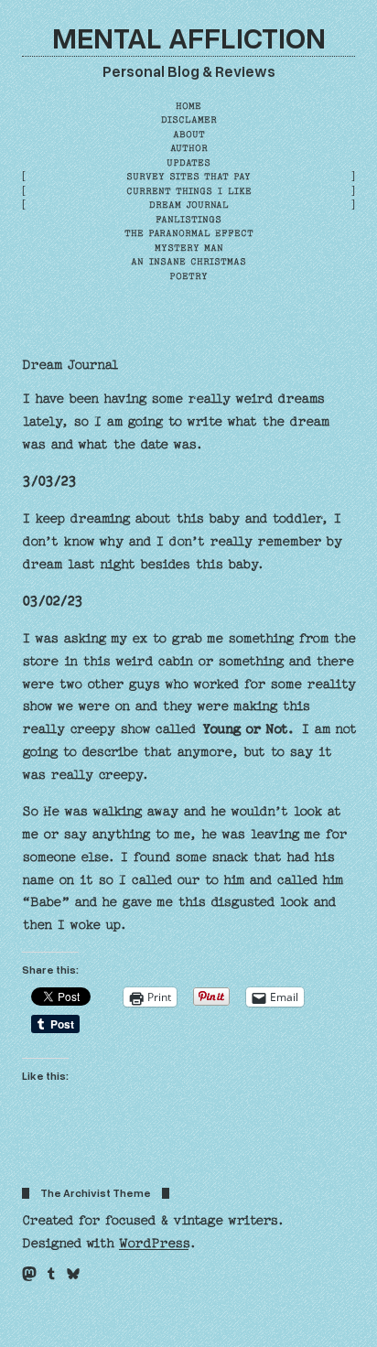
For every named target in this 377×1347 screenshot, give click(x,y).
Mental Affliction (189, 36)
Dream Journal (70, 365)
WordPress (153, 1243)
